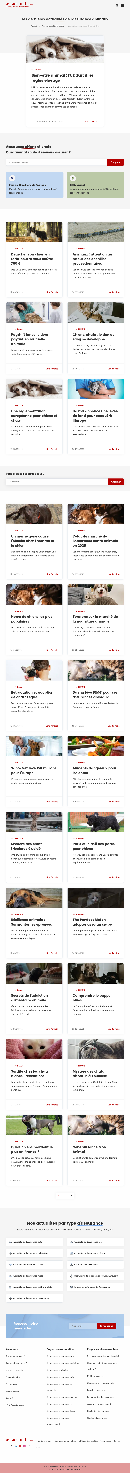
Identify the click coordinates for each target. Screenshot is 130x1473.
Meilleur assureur (95, 1376)
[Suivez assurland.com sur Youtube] (20, 1446)
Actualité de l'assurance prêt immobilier (33, 1287)
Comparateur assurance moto (60, 1377)
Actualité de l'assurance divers (89, 1253)
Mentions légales (44, 1441)
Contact (9, 1398)
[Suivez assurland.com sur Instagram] (24, 1446)
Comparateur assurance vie (59, 1404)
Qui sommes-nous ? (15, 1356)
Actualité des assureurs (86, 1264)
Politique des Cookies (88, 1441)
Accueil (34, 26)
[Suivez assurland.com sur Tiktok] (29, 1446)
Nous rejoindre (13, 1377)
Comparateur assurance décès (61, 1411)
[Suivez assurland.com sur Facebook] (7, 1446)
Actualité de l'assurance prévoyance (31, 1298)
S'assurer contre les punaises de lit (103, 1356)
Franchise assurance (96, 1390)
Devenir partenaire (14, 1370)
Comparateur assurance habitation (63, 1363)
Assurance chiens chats (53, 26)
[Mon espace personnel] (117, 5)
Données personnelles (65, 1441)
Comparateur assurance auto (60, 1356)
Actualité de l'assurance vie (88, 1241)
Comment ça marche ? (16, 1363)
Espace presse (12, 1391)
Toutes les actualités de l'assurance (92, 1287)
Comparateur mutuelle (57, 1370)
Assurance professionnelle (99, 1404)
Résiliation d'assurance (98, 1411)
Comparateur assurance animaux (62, 1397)
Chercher (116, 481)
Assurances (11, 1384)
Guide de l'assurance (97, 1418)
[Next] (71, 1196)
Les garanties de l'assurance (100, 1397)
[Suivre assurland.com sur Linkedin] (16, 1446)
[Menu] (122, 5)
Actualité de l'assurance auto (27, 1241)
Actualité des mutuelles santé (28, 1264)
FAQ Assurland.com (15, 1405)
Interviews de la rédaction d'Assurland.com (96, 1275)
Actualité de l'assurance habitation (30, 1253)
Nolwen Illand (57, 121)
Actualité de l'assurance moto (28, 1275)
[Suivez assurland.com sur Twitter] (11, 1446)
